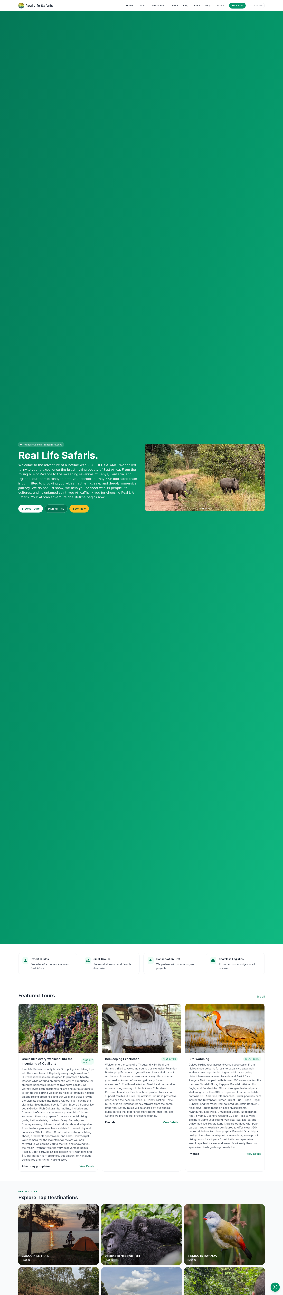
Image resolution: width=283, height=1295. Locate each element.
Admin (259, 5)
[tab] (200, 508)
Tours (141, 5)
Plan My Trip (56, 508)
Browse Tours (31, 508)
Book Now (79, 508)
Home (129, 5)
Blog (185, 5)
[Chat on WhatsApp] (275, 1287)
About (196, 5)
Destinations (157, 5)
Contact (219, 5)
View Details (86, 1166)
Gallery (174, 5)
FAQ (207, 5)
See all (260, 996)
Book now (237, 5)
